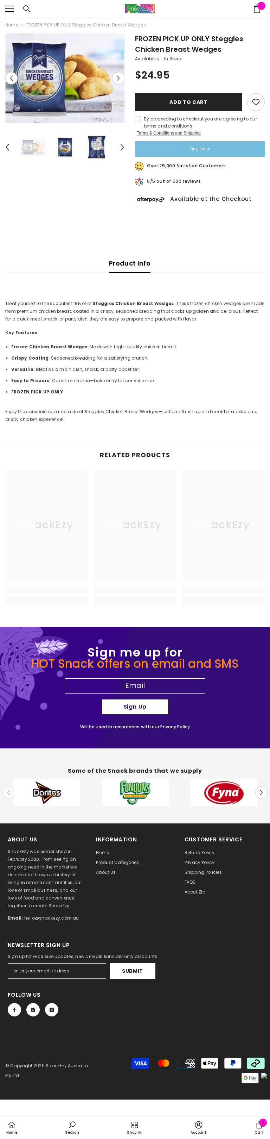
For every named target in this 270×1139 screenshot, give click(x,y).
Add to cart (188, 102)
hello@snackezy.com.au (51, 918)
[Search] (26, 9)
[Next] (118, 78)
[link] (46, 589)
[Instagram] (33, 1009)
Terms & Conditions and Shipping (169, 133)
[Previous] (11, 78)
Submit (132, 971)
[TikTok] (51, 1009)
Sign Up (135, 707)
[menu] (9, 9)
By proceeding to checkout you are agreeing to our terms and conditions (200, 122)
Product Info (129, 263)
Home (11, 25)
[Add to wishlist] (256, 102)
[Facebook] (14, 1009)
